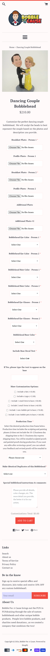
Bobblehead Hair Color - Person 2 (24, 286)
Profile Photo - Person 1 (24, 156)
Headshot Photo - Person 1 (24, 139)
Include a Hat (26, 392)
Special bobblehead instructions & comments (24, 482)
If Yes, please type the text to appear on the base (25, 369)
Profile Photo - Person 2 (24, 188)
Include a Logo (26, 396)
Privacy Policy (9, 564)
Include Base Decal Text (24, 351)
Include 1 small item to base (26, 401)
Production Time (24, 421)
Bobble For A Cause (27, 641)
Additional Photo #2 (24, 221)
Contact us (7, 567)
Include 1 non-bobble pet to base (26, 410)
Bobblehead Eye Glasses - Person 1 (24, 302)
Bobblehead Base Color (24, 334)
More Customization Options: (25, 386)
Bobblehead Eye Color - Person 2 (24, 253)
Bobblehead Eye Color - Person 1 (24, 237)
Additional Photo (25, 204)
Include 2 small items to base (26, 405)
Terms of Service (10, 560)
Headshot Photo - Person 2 (24, 172)
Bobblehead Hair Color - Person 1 (24, 269)
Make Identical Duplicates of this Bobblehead (23, 466)
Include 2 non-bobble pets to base (26, 415)
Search (5, 553)
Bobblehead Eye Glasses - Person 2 (24, 318)
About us (6, 557)
